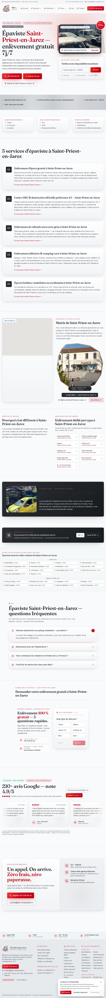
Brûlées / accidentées (44, 961)
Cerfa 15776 (91, 535)
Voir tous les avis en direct (77, 790)
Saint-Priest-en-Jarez (98, 965)
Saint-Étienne (86, 952)
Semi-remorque (69, 966)
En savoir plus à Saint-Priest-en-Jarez (27, 185)
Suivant (78, 743)
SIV (79, 535)
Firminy (95, 952)
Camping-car (77, 730)
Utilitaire (75, 724)
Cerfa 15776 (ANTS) (44, 973)
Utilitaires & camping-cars (46, 958)
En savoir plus (95, 992)
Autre (75, 736)
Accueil (25, 8)
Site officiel (95, 400)
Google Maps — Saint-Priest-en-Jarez (80, 395)
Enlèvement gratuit (43, 950)
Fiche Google (21, 980)
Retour (60, 743)
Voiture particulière (70, 950)
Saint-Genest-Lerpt (87, 965)
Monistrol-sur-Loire (98, 977)
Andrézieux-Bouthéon (98, 957)
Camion (66, 958)
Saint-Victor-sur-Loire (87, 968)
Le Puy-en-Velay (87, 977)
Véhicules (49, 8)
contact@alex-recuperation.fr (95, 1)
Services (36, 8)
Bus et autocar (69, 972)
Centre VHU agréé (43, 953)
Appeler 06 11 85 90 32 (22, 895)
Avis (72, 8)
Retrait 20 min (33, 76)
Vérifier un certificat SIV (45, 970)
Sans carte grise (42, 955)
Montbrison (85, 960)
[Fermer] (101, 982)
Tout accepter (65, 992)
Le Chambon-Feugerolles (87, 957)
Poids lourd (68, 960)
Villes (62, 8)
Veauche (85, 971)
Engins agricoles (69, 969)
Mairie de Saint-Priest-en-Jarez (19, 83)
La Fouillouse (86, 963)
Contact (81, 8)
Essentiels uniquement (80, 992)
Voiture (60, 724)
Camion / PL (62, 730)
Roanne (84, 955)
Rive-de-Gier (97, 960)
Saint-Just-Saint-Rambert (98, 968)
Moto (60, 736)
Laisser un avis (73, 795)
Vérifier (95, 70)
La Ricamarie (97, 963)
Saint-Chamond (98, 955)
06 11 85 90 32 (13, 76)
